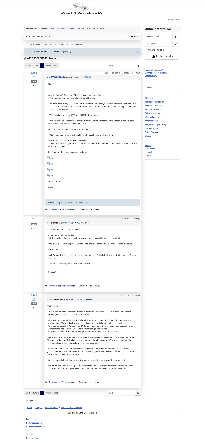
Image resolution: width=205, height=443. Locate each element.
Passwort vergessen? (154, 70)
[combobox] (159, 87)
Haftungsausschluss (35, 423)
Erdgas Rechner (151, 128)
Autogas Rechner (152, 109)
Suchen (29, 430)
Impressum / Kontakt (173, 19)
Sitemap (29, 434)
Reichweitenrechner (153, 113)
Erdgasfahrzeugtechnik (154, 132)
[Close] (138, 51)
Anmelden (53, 209)
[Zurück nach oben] (201, 438)
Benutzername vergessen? (156, 73)
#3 (139, 295)
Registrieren (67, 209)
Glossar (148, 136)
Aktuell (40, 36)
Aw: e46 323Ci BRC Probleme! (76, 223)
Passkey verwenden (164, 56)
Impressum (31, 419)
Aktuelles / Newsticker (154, 102)
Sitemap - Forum (33, 438)
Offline (34, 81)
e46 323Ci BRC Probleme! (58, 77)
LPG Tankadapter (152, 117)
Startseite (149, 98)
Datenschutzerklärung (35, 427)
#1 (139, 73)
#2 (139, 219)
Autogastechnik (151, 121)
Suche (47, 36)
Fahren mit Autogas (153, 106)
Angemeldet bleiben (156, 50)
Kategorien (30, 36)
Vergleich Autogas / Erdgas (156, 124)
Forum (148, 146)
